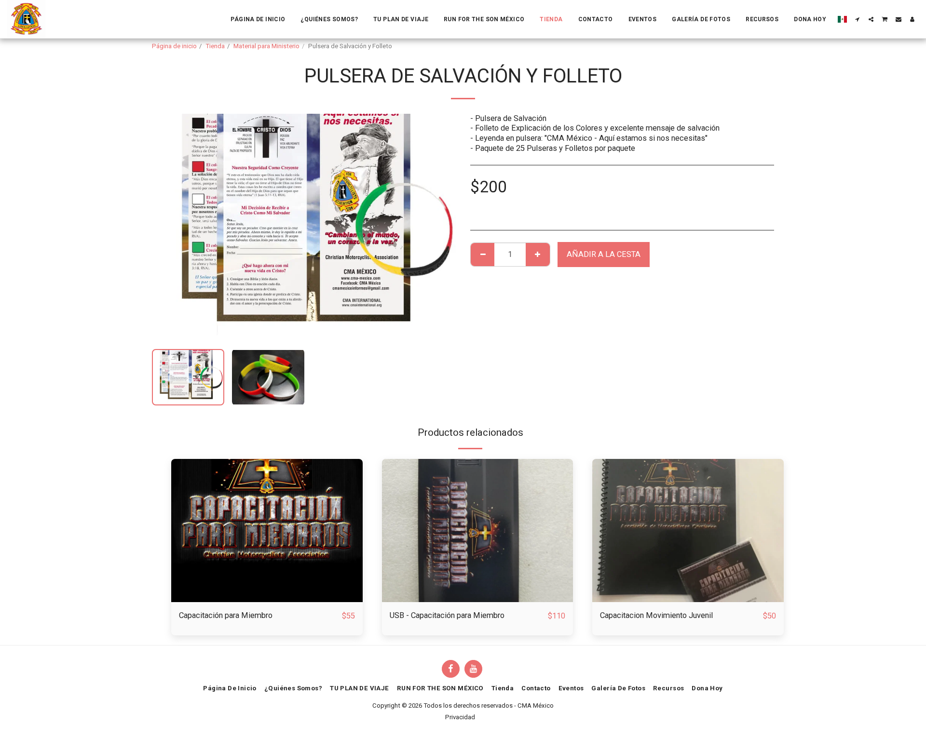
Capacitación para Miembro (225, 615)
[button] (857, 19)
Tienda (215, 46)
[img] (267, 530)
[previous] (167, 227)
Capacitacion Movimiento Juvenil (656, 615)
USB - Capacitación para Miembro (447, 615)
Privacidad (460, 717)
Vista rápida (266, 578)
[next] (440, 227)
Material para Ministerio (266, 46)
